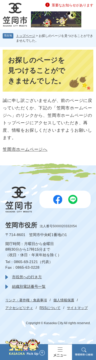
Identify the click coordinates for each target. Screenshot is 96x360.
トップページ (25, 36)
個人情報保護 (63, 300)
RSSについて (50, 308)
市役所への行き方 (27, 277)
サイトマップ (77, 308)
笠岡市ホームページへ (25, 149)
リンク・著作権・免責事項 (26, 300)
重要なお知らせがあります (72, 5)
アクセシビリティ (19, 308)
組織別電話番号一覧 (29, 286)
